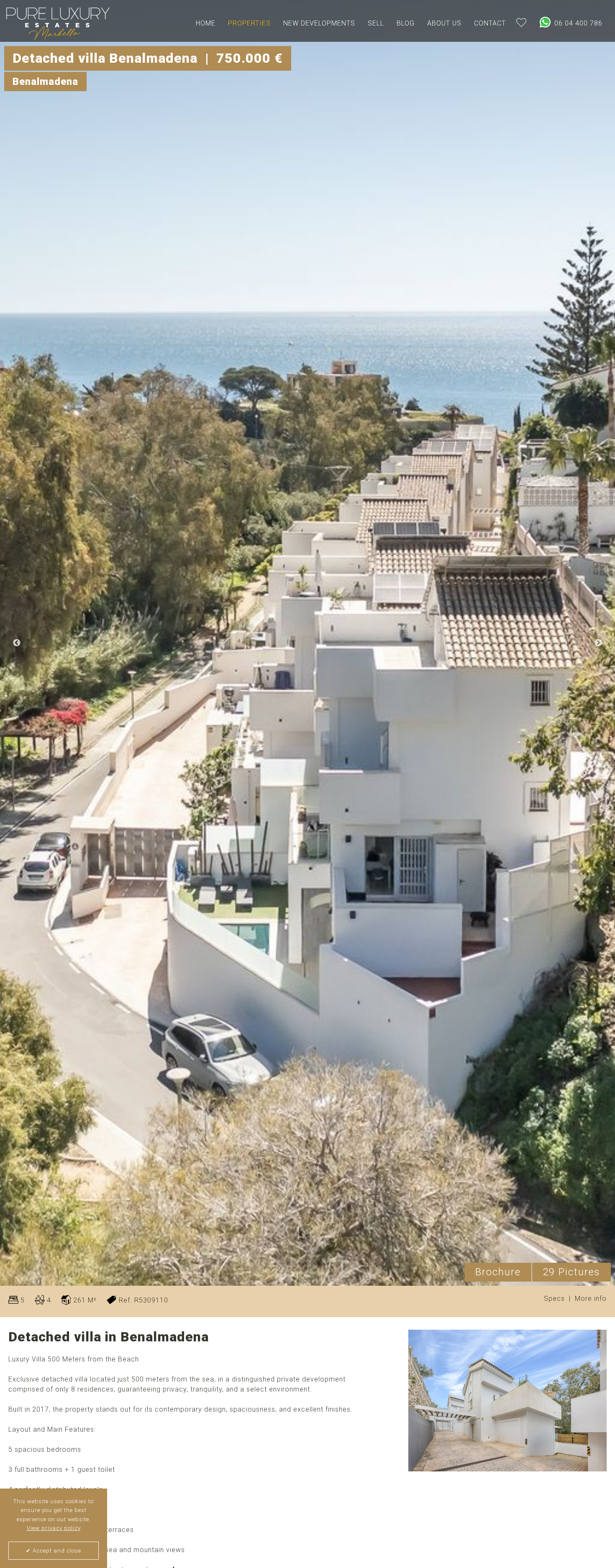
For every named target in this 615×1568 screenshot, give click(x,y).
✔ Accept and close (53, 1551)
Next (598, 643)
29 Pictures (571, 1272)
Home (205, 23)
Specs (554, 1299)
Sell (376, 23)
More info (591, 1299)
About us (444, 23)
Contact (490, 23)
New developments (319, 23)
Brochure (498, 1272)
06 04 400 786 (577, 23)
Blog (406, 23)
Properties (249, 23)
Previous (16, 643)
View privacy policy (54, 1528)
